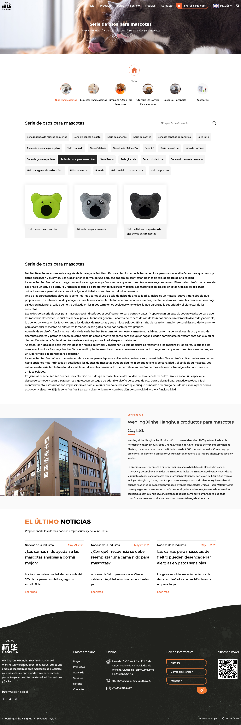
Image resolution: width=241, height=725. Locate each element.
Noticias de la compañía (152, 10)
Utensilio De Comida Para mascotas (109, 9)
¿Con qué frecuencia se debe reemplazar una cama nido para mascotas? (120, 557)
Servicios (79, 678)
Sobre (120, 5)
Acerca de (80, 672)
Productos (80, 667)
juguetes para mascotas (107, 10)
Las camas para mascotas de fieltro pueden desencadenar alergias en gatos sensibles (184, 557)
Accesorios (203, 100)
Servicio (135, 5)
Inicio (91, 5)
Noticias (150, 5)
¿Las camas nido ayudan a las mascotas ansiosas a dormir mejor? (52, 557)
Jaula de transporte (175, 100)
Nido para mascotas (115, 30)
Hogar (78, 661)
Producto (106, 5)
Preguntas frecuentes (135, 10)
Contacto (167, 5)
